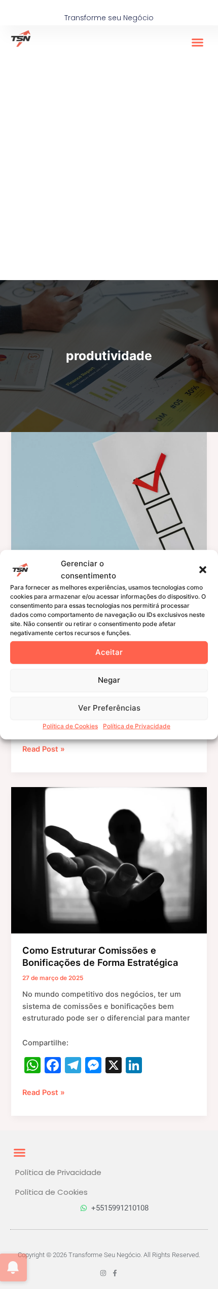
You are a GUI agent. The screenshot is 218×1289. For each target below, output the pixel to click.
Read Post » (43, 749)
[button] (203, 569)
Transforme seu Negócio (109, 18)
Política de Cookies (70, 725)
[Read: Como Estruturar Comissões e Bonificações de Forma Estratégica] (108, 860)
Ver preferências (109, 708)
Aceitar (109, 652)
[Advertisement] (109, 166)
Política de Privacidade (136, 725)
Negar (109, 680)
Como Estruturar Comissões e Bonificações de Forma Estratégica (100, 956)
